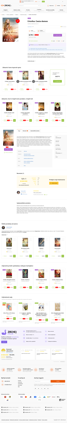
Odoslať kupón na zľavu (33, 225)
